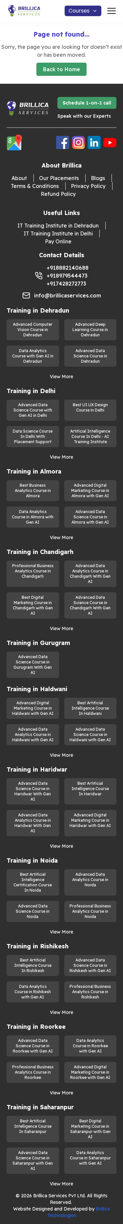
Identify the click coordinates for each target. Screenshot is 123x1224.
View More (61, 377)
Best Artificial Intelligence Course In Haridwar (90, 788)
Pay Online (58, 241)
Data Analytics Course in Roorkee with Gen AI (90, 1046)
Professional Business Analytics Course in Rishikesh (90, 991)
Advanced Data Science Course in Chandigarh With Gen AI (90, 605)
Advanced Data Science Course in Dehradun (90, 356)
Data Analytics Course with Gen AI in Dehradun (32, 356)
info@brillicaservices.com (67, 295)
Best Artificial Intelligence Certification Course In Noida (32, 882)
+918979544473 (67, 275)
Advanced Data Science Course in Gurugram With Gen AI (32, 664)
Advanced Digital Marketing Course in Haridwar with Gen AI (90, 820)
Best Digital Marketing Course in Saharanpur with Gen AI (90, 1128)
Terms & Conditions (35, 186)
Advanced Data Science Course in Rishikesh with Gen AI (90, 965)
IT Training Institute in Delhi (58, 233)
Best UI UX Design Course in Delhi (90, 407)
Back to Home (61, 69)
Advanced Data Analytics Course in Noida (90, 879)
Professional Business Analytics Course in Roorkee (32, 1072)
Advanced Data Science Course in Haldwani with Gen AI (90, 734)
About (19, 178)
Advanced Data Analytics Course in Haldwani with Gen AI (32, 734)
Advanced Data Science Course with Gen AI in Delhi (32, 410)
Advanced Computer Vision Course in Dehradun (32, 329)
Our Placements (59, 178)
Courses (79, 11)
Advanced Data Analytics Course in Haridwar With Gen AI (32, 822)
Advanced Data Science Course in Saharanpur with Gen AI (32, 1160)
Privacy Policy (88, 186)
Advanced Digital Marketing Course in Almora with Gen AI (90, 490)
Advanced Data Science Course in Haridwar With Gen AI (32, 791)
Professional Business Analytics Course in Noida (90, 911)
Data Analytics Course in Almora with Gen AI (32, 517)
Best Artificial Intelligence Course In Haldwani (90, 708)
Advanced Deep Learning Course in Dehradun (90, 329)
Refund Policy (58, 194)
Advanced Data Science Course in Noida (33, 911)
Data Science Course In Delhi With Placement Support (32, 436)
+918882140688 (68, 267)
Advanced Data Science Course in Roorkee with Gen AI (33, 1046)
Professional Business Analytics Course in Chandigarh (32, 571)
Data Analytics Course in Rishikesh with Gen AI (32, 991)
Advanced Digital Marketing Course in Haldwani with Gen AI (32, 708)
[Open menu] (111, 11)
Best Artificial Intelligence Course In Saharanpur (32, 1126)
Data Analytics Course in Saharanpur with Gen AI (90, 1158)
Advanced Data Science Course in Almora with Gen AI (90, 517)
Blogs (98, 178)
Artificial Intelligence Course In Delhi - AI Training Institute (90, 436)
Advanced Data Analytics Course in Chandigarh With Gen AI (90, 573)
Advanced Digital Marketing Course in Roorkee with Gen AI (90, 1072)
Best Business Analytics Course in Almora (33, 490)
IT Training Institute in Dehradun (58, 225)
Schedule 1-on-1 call (87, 103)
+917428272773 (66, 283)
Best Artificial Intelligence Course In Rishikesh (32, 965)
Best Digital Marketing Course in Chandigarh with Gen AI (33, 605)
